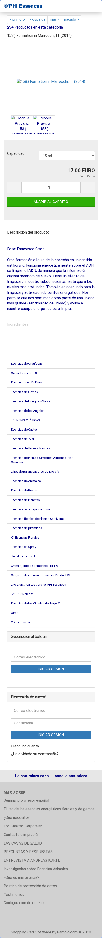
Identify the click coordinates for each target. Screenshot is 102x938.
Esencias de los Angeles (27, 411)
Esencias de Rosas (24, 490)
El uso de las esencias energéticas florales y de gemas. (49, 809)
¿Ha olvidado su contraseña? (35, 754)
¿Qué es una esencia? (21, 877)
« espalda (37, 19)
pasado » (71, 19)
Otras (14, 612)
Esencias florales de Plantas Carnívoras (38, 519)
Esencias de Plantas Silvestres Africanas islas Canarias (42, 460)
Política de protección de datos (30, 886)
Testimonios (14, 894)
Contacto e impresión (21, 834)
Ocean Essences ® (24, 373)
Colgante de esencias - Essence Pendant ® (40, 575)
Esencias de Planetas (25, 500)
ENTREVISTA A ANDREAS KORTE (32, 860)
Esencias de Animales (26, 481)
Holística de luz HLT (24, 556)
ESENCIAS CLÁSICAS (25, 420)
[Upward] (89, 931)
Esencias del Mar (22, 439)
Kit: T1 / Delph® (22, 594)
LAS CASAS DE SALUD (23, 843)
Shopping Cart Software (31, 932)
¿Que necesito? (17, 817)
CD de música (20, 622)
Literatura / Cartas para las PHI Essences (38, 584)
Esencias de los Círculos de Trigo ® (35, 603)
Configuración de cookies (24, 902)
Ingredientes (17, 324)
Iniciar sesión (51, 669)
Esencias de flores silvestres (30, 448)
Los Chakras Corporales (23, 826)
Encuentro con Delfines (26, 382)
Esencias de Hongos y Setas (30, 401)
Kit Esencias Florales (25, 537)
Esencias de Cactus (24, 429)
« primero (17, 19)
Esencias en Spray (23, 547)
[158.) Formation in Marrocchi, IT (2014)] (51, 78)
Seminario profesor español (26, 800)
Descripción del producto (28, 232)
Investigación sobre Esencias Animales (36, 869)
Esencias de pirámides (26, 528)
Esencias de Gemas (24, 392)
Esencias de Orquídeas (26, 363)
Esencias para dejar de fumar (31, 509)
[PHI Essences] (21, 6)
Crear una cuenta (25, 746)
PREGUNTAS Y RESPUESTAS (28, 852)
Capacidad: (16, 153)
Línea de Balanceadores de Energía (35, 471)
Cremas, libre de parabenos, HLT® (34, 566)
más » (55, 19)
